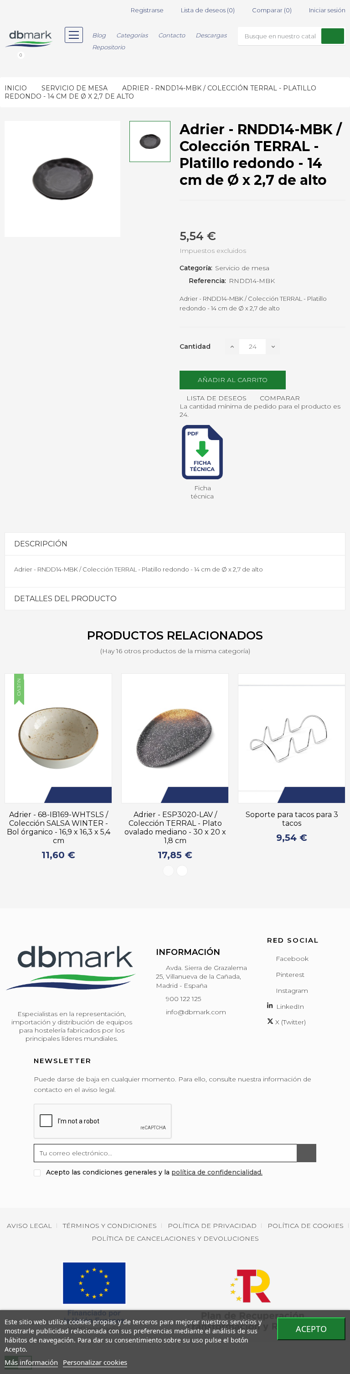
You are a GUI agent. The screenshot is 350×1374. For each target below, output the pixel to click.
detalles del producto (65, 598)
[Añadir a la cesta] (59, 795)
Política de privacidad (212, 1226)
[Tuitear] (198, 216)
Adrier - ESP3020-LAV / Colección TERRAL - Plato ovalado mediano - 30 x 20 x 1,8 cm (175, 827)
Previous (168, 870)
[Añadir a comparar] (86, 795)
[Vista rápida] (100, 795)
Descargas (211, 35)
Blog (99, 35)
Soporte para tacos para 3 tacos (292, 819)
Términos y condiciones (110, 1226)
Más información (31, 1362)
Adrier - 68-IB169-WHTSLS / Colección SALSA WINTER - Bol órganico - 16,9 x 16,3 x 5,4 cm (58, 827)
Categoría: (196, 268)
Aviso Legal (29, 1226)
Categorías (132, 35)
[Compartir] (182, 216)
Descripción (40, 544)
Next (182, 870)
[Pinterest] (215, 216)
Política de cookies (306, 1226)
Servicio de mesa (242, 268)
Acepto (311, 1328)
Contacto (171, 35)
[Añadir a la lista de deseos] (73, 795)
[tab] (175, 544)
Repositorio (108, 47)
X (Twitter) (289, 1022)
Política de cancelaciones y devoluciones (175, 1238)
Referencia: (207, 281)
